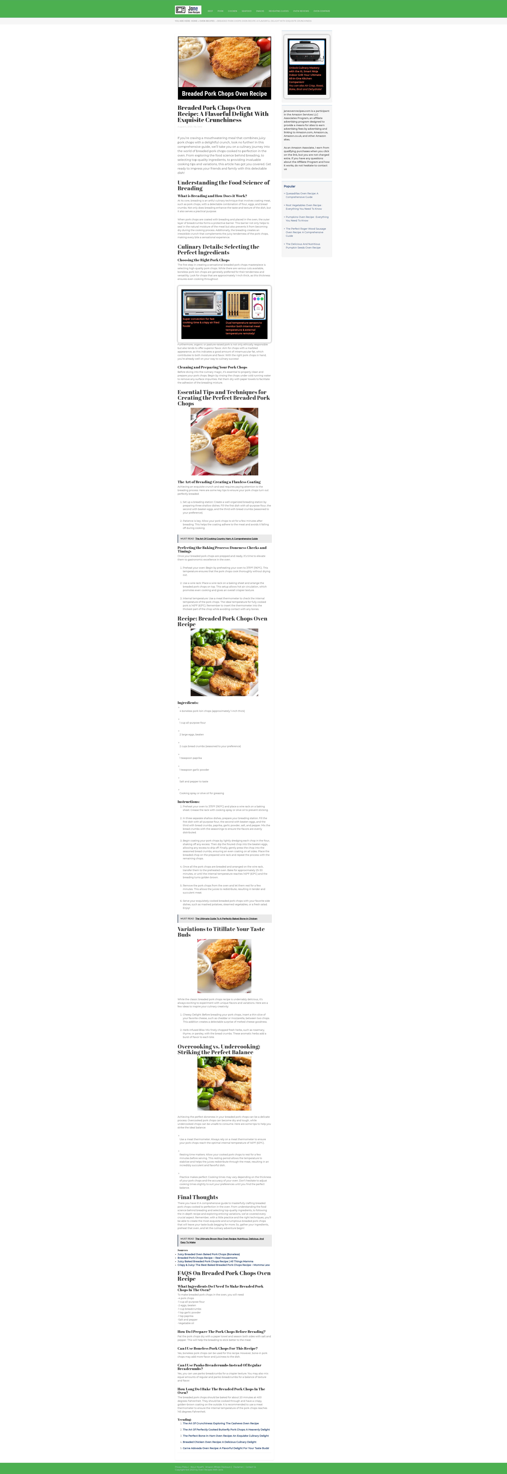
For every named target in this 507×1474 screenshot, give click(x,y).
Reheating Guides (279, 11)
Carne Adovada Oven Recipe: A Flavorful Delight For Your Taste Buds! (226, 1448)
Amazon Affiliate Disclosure (218, 1467)
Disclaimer (238, 1467)
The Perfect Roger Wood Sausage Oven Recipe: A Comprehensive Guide (306, 232)
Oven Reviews (301, 11)
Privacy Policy (181, 1467)
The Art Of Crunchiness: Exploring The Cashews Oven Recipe (221, 1423)
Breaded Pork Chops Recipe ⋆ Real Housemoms (207, 1257)
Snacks (260, 11)
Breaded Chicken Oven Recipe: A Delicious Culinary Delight (219, 1442)
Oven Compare (322, 11)
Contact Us (251, 1467)
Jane (199, 126)
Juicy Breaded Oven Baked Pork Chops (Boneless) (209, 1254)
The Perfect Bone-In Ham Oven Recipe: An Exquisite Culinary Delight (226, 1435)
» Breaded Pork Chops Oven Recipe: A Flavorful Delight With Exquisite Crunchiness (263, 21)
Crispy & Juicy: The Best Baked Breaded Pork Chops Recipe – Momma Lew (224, 1265)
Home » (195, 21)
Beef (210, 11)
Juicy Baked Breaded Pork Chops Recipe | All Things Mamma (215, 1261)
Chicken (232, 11)
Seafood (247, 11)
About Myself (196, 1467)
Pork (220, 11)
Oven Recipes (207, 21)
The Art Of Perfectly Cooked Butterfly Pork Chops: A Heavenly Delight (226, 1429)
